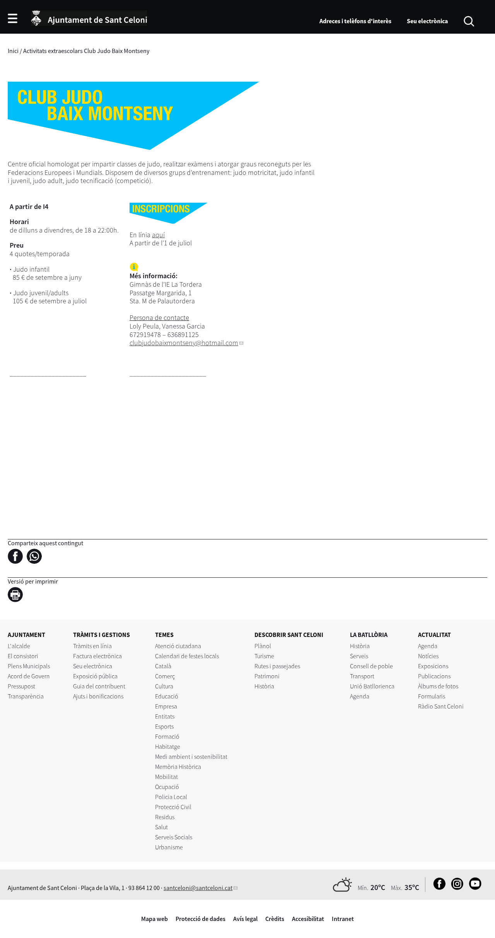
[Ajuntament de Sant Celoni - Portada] (89, 17)
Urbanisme (169, 847)
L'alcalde (19, 646)
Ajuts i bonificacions (98, 696)
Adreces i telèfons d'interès (355, 21)
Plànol (262, 646)
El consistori (23, 656)
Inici (13, 51)
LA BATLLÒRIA (368, 634)
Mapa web (154, 919)
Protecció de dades (200, 919)
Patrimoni (267, 676)
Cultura (164, 686)
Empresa (166, 706)
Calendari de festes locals (187, 656)
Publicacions (434, 676)
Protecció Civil (173, 807)
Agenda (359, 696)
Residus (164, 817)
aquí (158, 234)
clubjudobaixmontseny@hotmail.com (184, 342)
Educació (166, 696)
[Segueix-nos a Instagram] (455, 888)
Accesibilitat (308, 919)
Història (264, 686)
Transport (362, 676)
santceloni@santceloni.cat (198, 888)
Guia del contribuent (99, 686)
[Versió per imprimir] (17, 596)
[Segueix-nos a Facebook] (437, 888)
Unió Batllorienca (372, 686)
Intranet (343, 919)
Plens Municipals (29, 666)
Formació (167, 736)
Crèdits (274, 919)
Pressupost (21, 686)
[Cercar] (469, 20)
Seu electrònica (427, 21)
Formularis (431, 696)
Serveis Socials (173, 837)
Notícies (428, 656)
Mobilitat (166, 777)
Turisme (264, 656)
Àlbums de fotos (438, 686)
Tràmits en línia (92, 646)
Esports (164, 726)
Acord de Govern (29, 676)
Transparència (26, 696)
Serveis (359, 656)
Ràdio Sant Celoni (441, 706)
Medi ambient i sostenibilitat (191, 756)
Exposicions (433, 666)
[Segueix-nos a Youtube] (473, 888)
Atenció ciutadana (178, 646)
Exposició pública (95, 676)
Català (163, 666)
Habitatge (167, 746)
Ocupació (167, 787)
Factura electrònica (97, 656)
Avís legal (245, 919)
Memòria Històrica (178, 766)
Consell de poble (371, 666)
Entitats (164, 716)
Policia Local (171, 797)
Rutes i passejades (277, 666)
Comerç (165, 676)
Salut (161, 827)
